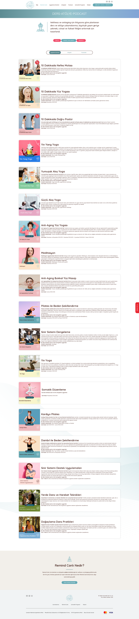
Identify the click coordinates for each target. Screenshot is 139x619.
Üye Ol (57, 40)
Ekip (37, 5)
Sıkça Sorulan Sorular (89, 612)
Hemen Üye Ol (137, 307)
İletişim (89, 5)
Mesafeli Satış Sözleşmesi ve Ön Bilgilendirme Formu (57, 612)
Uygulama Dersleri (54, 5)
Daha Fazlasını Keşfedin (69, 582)
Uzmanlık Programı (80, 5)
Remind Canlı (43, 5)
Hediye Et (81, 40)
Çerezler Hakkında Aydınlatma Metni (34, 612)
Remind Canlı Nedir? (68, 40)
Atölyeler (63, 5)
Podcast (70, 5)
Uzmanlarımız (56, 604)
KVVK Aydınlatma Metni (76, 612)
